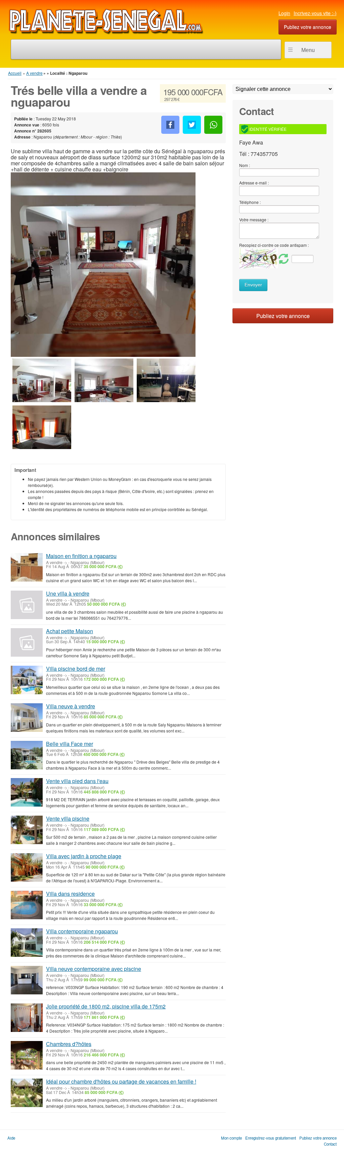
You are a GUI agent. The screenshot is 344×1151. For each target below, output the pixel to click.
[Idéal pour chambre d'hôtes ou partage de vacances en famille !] (27, 1093)
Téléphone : (250, 202)
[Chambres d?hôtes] (27, 1055)
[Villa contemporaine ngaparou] (27, 942)
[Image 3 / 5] (104, 387)
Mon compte (231, 1138)
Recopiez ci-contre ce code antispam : (274, 245)
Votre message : (253, 219)
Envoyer (253, 284)
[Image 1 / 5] (103, 264)
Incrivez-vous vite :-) (315, 13)
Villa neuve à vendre (70, 706)
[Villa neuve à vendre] (27, 717)
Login (284, 13)
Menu (308, 50)
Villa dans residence (70, 893)
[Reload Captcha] (264, 258)
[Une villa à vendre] (27, 605)
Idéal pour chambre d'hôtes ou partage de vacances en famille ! (121, 1081)
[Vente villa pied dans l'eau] (27, 792)
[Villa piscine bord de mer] (27, 680)
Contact (330, 1144)
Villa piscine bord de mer (75, 668)
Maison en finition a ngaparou (81, 556)
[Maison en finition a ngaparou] (27, 567)
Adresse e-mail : (254, 182)
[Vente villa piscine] (27, 830)
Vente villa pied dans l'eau (77, 781)
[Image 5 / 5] (41, 434)
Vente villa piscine (67, 818)
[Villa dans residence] (27, 905)
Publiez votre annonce (307, 26)
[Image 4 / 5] (166, 387)
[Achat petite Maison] (27, 642)
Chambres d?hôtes (68, 1044)
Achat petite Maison (69, 631)
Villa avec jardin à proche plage (83, 856)
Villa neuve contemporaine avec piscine (93, 969)
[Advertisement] (282, 365)
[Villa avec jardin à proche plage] (27, 867)
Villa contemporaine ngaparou (82, 931)
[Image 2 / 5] (41, 387)
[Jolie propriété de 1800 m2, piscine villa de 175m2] (27, 1017)
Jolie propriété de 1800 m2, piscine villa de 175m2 (106, 1006)
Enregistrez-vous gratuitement (270, 1138)
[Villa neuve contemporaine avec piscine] (27, 980)
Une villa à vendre (67, 593)
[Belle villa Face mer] (27, 755)
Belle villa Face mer (69, 744)
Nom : (244, 165)
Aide (11, 1138)
